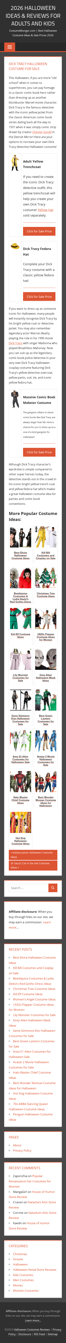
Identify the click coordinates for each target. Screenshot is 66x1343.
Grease (18, 1259)
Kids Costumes (23, 1275)
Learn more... (33, 1320)
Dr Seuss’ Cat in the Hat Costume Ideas (30, 865)
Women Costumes (26, 1291)
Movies (18, 1285)
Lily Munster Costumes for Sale (34, 1015)
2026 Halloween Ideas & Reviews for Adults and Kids (33, 16)
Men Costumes (23, 1280)
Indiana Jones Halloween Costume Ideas (32, 855)
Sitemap (53, 1334)
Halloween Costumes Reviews (32, 1329)
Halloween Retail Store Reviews (34, 1270)
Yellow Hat (45, 210)
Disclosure (24, 1334)
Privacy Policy (22, 1150)
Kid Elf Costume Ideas (28, 994)
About (17, 1145)
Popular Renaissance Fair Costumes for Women (30, 1181)
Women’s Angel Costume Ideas (34, 999)
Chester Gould (42, 132)
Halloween (20, 1264)
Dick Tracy (15, 343)
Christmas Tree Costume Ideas (34, 989)
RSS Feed (39, 1334)
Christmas (20, 1254)
